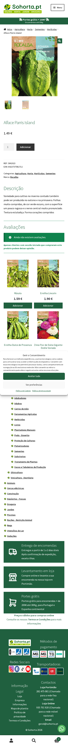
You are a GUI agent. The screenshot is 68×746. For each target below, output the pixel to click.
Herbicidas (19, 419)
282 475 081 (42, 691)
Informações (20, 704)
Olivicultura (17, 472)
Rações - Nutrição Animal (19, 520)
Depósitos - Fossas (16, 498)
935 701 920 (42, 707)
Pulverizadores (21, 446)
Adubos (18, 403)
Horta (29, 29)
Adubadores (20, 398)
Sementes (40, 29)
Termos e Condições (20, 720)
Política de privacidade (41, 391)
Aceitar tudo (34, 376)
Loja (19, 696)
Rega (9, 525)
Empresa (20, 700)
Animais (11, 483)
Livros (17, 424)
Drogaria (11, 504)
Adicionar (25, 147)
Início (9, 29)
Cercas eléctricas (15, 488)
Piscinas (11, 514)
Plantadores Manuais (24, 430)
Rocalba (14, 177)
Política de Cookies (23, 391)
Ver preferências (34, 384)
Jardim (10, 509)
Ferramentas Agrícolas (25, 414)
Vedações (12, 536)
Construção (13, 493)
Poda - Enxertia (21, 435)
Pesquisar (34, 740)
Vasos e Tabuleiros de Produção (30, 467)
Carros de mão (21, 408)
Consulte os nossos (28, 619)
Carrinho (52, 738)
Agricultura (20, 29)
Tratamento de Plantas (25, 461)
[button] (59, 40)
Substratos (20, 456)
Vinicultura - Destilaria (22, 477)
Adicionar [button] (18, 305)
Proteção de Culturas (24, 440)
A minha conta (11, 740)
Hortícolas (52, 29)
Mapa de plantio (19, 708)
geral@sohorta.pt (48, 723)
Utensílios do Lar (15, 530)
